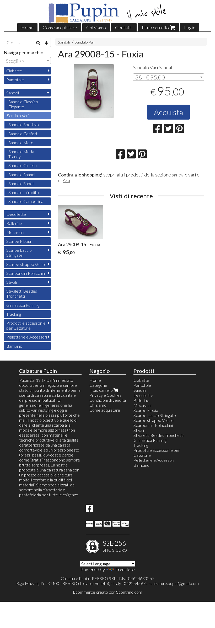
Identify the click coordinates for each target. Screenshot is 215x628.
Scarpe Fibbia (18, 241)
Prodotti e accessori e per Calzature (26, 325)
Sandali (64, 42)
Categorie (98, 385)
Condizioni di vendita (107, 400)
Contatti (124, 27)
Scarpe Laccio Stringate (19, 252)
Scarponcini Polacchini (26, 273)
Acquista (168, 112)
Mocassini (15, 232)
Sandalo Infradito (23, 192)
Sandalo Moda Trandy (21, 154)
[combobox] (168, 77)
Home (27, 27)
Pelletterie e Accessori (26, 336)
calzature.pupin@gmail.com (174, 583)
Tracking (13, 314)
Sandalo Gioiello (22, 165)
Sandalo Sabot (21, 183)
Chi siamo (96, 27)
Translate (125, 569)
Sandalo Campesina (25, 201)
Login (189, 27)
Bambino (14, 345)
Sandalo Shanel (21, 174)
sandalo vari (184, 175)
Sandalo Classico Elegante (23, 104)
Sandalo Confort (22, 133)
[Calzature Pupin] (108, 13)
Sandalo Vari (85, 42)
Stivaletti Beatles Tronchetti (21, 293)
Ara (66, 180)
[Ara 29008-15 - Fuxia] (93, 91)
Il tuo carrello (156, 27)
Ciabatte (14, 70)
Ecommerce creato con (107, 591)
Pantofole (15, 79)
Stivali (11, 282)
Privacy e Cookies (105, 395)
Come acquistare (60, 27)
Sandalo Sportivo (23, 124)
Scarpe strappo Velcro (26, 264)
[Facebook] (89, 509)
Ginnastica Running (22, 305)
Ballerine (14, 223)
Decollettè (16, 214)
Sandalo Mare (20, 142)
